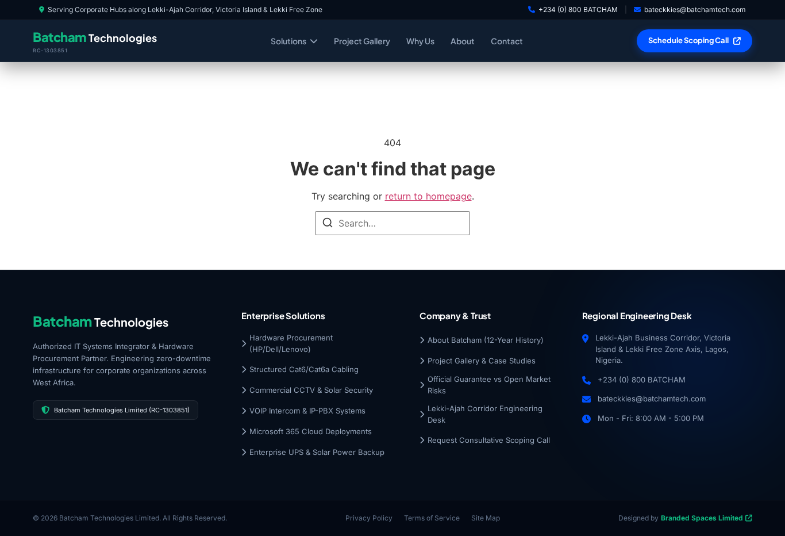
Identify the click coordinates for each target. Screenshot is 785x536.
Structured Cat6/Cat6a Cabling (304, 369)
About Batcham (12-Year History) (486, 339)
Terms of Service (432, 518)
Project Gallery (362, 41)
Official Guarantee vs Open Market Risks (489, 384)
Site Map (485, 518)
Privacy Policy (368, 518)
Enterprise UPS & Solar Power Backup (316, 452)
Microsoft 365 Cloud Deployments (310, 431)
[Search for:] (392, 223)
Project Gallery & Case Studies (482, 360)
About (463, 41)
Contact (507, 41)
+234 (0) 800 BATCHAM (578, 9)
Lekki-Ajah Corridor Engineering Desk (485, 414)
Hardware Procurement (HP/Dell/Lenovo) (291, 343)
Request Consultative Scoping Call (489, 440)
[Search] (328, 224)
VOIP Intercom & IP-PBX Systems (307, 410)
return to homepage (428, 196)
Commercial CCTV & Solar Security (311, 390)
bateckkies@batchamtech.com (695, 9)
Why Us (420, 41)
